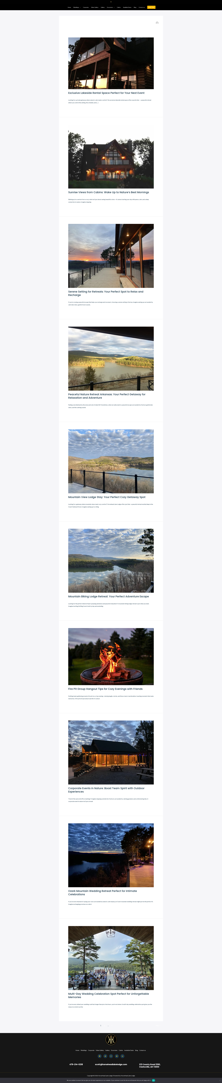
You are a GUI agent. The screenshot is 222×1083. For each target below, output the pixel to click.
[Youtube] (117, 1056)
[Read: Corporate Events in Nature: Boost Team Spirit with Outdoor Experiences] (111, 752)
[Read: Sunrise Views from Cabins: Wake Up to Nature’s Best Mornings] (111, 156)
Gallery (103, 7)
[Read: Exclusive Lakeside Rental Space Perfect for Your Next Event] (111, 63)
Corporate (86, 7)
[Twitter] (105, 1056)
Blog (135, 7)
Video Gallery (94, 7)
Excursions (110, 7)
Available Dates (127, 7)
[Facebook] (100, 1056)
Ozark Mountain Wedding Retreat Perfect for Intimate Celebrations (102, 892)
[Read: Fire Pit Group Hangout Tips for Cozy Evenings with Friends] (111, 656)
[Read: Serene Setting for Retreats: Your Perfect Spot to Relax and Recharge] (111, 255)
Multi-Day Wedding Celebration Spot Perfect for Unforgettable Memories (108, 995)
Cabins (119, 7)
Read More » (72, 107)
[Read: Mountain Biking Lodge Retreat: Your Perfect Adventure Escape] (111, 560)
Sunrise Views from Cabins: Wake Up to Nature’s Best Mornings (108, 192)
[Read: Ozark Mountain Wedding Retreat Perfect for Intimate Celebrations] (111, 855)
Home (69, 7)
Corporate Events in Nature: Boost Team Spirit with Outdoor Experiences (106, 789)
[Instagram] (111, 1056)
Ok (153, 1080)
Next (158, 1025)
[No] (220, 1080)
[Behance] (122, 1056)
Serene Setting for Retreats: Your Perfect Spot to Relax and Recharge (105, 293)
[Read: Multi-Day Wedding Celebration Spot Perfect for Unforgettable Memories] (111, 958)
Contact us (142, 7)
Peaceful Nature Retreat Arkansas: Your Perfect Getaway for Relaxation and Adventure (106, 396)
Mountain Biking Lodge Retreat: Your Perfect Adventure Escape (108, 596)
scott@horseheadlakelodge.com (111, 1064)
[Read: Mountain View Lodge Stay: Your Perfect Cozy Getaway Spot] (111, 461)
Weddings (76, 7)
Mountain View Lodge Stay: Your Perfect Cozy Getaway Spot (106, 497)
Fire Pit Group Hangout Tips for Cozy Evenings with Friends (105, 689)
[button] (79, 7)
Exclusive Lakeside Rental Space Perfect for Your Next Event (106, 93)
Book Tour (151, 7)
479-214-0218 (76, 1064)
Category (71, 96)
